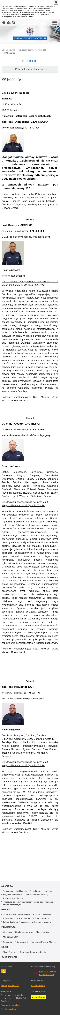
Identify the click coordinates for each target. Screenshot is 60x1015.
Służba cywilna (43, 932)
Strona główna (8, 50)
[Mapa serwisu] (8, 22)
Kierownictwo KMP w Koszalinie (17, 915)
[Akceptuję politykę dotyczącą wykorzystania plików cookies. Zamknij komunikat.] (56, 2)
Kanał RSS (3, 971)
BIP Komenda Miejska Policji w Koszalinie (47, 973)
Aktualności (7, 885)
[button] (54, 23)
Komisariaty (8, 918)
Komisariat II (40, 50)
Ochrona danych (9, 956)
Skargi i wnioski (23, 918)
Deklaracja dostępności (10, 985)
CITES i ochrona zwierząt (36, 894)
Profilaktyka (21, 891)
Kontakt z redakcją (38, 985)
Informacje (7, 932)
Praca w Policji (8, 926)
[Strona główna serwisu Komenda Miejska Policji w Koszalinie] (4, 22)
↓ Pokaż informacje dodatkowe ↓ (30, 69)
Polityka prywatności (9, 1008)
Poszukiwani (35, 891)
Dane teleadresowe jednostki (33, 952)
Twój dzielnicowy (25, 50)
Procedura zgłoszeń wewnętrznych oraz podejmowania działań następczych (28, 903)
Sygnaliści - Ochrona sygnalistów (36, 922)
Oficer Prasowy (10, 952)
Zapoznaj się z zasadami (10, 1004)
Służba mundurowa (24, 932)
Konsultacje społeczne (13, 898)
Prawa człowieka (41, 918)
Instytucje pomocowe (12, 894)
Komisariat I (8, 942)
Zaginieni (48, 891)
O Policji (5, 909)
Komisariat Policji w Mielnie (43, 942)
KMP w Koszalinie (43, 915)
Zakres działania (10, 922)
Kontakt (5, 946)
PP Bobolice (9, 53)
